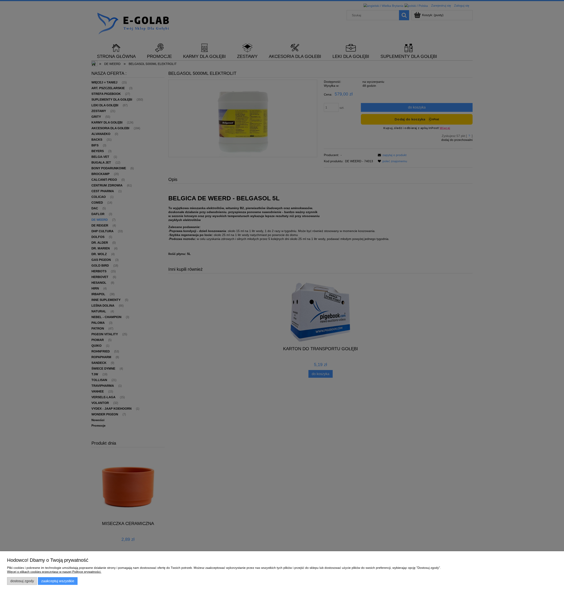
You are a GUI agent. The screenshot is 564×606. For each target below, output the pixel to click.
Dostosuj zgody (22, 581)
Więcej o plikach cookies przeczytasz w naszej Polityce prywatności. (54, 571)
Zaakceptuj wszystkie (57, 581)
